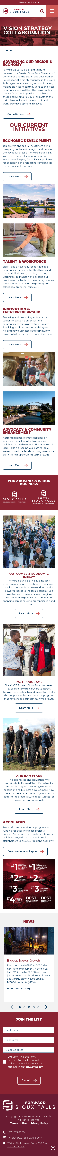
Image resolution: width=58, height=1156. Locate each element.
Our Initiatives (15, 114)
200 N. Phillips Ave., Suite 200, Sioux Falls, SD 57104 (28, 1145)
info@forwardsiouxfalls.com (25, 1137)
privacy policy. (34, 1067)
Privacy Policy (39, 1123)
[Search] (42, 11)
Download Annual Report (22, 851)
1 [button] (20, 1007)
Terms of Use (18, 1123)
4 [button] (34, 1007)
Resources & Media (29, 2)
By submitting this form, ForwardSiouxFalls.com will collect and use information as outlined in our (25, 1061)
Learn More (14, 176)
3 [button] (29, 1007)
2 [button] (24, 1007)
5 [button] (38, 1007)
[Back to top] (53, 1148)
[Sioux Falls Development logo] (16, 11)
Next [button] (46, 1007)
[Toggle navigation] (52, 11)
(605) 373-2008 (16, 1132)
